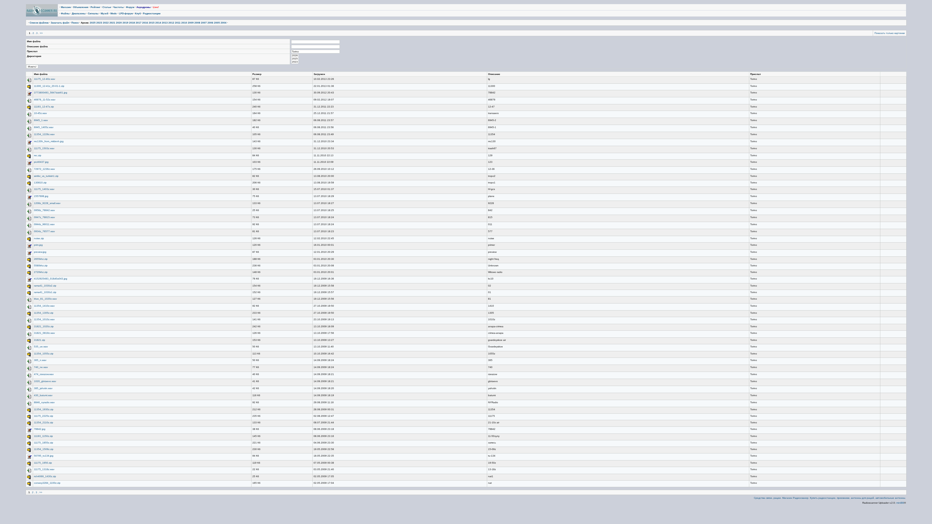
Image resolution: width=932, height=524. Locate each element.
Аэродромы (143, 7)
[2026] (294, 55)
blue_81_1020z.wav (45, 298)
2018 (132, 22)
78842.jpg (39, 429)
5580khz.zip (41, 265)
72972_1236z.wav (44, 169)
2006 (210, 22)
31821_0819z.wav (44, 333)
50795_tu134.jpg (43, 455)
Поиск (75, 22)
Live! (156, 7)
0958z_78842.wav (44, 210)
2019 (125, 22)
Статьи (106, 7)
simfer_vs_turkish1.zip (46, 176)
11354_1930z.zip (43, 409)
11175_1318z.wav (44, 469)
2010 (184, 22)
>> (41, 33)
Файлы (65, 13)
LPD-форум (126, 13)
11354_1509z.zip (43, 449)
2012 (171, 22)
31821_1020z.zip (44, 326)
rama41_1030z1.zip (45, 292)
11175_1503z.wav (44, 148)
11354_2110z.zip (43, 422)
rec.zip (37, 155)
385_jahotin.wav (43, 388)
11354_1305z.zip (43, 312)
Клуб (138, 13)
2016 (145, 22)
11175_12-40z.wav (44, 79)
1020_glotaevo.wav (45, 381)
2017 (138, 22)
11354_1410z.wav (44, 305)
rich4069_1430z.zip (45, 476)
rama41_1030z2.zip (45, 285)
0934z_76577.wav (44, 231)
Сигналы (93, 13)
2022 (106, 22)
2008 (197, 22)
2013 (165, 22)
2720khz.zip (41, 272)
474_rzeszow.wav (44, 374)
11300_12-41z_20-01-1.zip (49, 86)
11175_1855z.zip (43, 442)
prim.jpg (38, 245)
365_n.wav (40, 360)
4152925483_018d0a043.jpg (50, 278)
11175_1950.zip (43, 462)
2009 (191, 22)
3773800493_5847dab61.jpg (50, 92)
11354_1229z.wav (44, 134)
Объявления (80, 7)
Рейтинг (95, 7)
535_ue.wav (41, 346)
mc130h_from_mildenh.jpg (49, 141)
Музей (104, 13)
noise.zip (39, 238)
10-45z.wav (40, 113)
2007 (204, 22)
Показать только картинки (889, 33)
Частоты (118, 7)
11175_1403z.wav (44, 189)
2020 (119, 22)
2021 (112, 22)
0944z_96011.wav (44, 224)
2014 (158, 22)
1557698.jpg (41, 196)
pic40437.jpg (41, 162)
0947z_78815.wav (44, 217)
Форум (130, 7)
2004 (223, 22)
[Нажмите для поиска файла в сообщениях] (29, 81)
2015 (152, 22)
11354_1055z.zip (43, 353)
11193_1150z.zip (43, 436)
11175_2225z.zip (43, 416)
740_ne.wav (41, 367)
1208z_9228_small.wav (47, 203)
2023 (99, 22)
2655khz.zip (41, 259)
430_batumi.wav (43, 395)
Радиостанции (151, 13)
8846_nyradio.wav (44, 402)
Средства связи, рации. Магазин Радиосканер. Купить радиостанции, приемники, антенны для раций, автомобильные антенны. (830, 498)
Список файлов (39, 22)
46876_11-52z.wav (44, 99)
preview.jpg (40, 252)
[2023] (294, 62)
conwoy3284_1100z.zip (47, 483)
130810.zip (40, 182)
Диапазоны (79, 13)
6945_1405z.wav (43, 127)
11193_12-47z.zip (44, 106)
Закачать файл (60, 22)
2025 (93, 22)
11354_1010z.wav (44, 319)
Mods (113, 13)
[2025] (294, 58)
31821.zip (39, 340)
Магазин (66, 7)
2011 (178, 22)
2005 (217, 22)
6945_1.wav (41, 120)
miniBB (900, 502)
